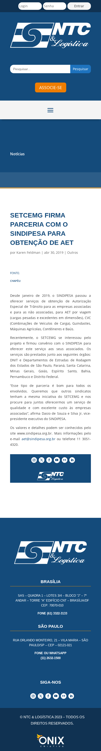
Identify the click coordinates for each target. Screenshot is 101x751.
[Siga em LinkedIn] (72, 460)
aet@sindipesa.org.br (38, 439)
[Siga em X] (41, 460)
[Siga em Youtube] (57, 460)
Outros (72, 252)
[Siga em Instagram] (34, 460)
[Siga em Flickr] (64, 460)
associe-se (50, 87)
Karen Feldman (28, 252)
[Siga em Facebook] (49, 460)
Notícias (17, 153)
